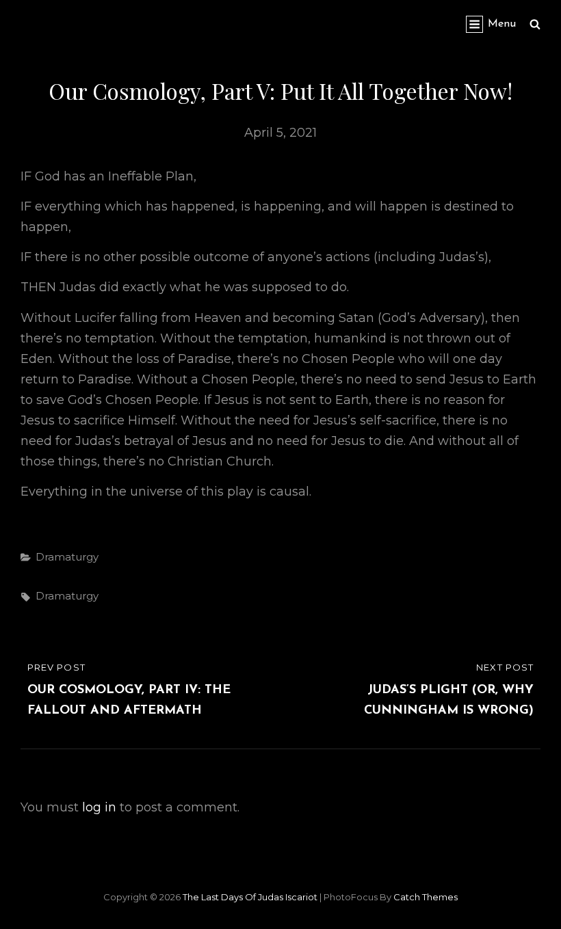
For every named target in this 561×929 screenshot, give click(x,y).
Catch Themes (425, 896)
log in (99, 807)
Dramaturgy (67, 556)
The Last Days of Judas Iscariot (250, 896)
